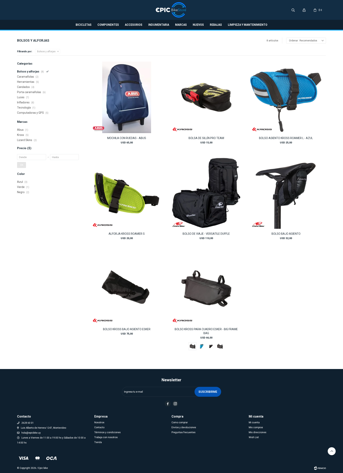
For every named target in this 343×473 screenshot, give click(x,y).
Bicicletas (84, 24)
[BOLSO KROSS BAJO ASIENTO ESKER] (126, 288)
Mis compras (256, 427)
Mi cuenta (254, 422)
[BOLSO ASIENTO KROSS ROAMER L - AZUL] (286, 97)
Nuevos (198, 24)
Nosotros (99, 422)
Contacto (99, 427)
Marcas (181, 24)
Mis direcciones (257, 432)
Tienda (98, 442)
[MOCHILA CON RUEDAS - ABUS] (126, 97)
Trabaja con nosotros (106, 437)
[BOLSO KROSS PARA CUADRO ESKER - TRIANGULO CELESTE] (202, 346)
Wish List (254, 437)
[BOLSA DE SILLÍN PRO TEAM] (206, 97)
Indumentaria (158, 24)
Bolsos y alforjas (46, 51)
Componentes (108, 24)
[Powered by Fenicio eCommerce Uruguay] (320, 468)
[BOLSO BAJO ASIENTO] (286, 193)
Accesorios (133, 24)
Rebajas (216, 24)
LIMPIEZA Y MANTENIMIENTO (247, 24)
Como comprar (180, 422)
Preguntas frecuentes (184, 432)
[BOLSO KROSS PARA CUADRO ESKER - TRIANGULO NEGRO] (211, 346)
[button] (293, 10)
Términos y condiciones (107, 432)
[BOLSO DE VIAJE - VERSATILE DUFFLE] (206, 193)
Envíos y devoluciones (184, 427)
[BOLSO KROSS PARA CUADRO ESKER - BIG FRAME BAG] (206, 288)
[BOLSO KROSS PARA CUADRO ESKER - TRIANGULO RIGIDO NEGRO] (220, 346)
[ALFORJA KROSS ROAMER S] (126, 193)
